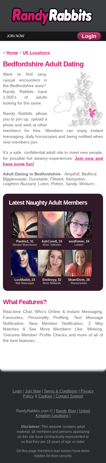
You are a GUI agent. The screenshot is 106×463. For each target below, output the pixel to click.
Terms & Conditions (60, 391)
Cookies (45, 396)
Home (12, 52)
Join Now (33, 391)
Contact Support (69, 396)
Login (89, 36)
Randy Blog (66, 411)
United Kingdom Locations (63, 413)
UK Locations (36, 52)
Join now (15, 36)
